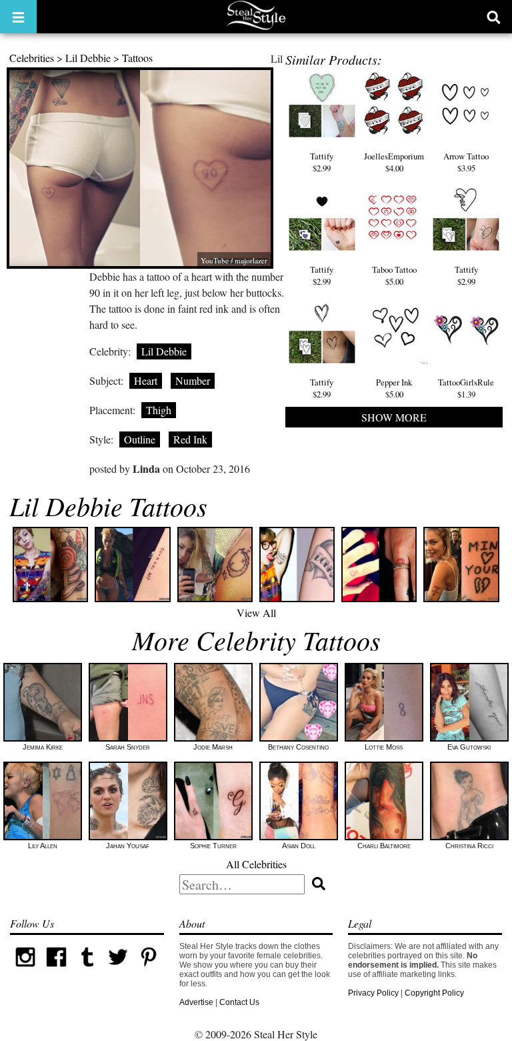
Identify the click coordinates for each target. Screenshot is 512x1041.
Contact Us (239, 1002)
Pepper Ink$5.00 (394, 388)
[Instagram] (25, 969)
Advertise (196, 1002)
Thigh (158, 410)
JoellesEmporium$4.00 (394, 162)
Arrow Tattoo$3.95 (466, 162)
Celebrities (31, 58)
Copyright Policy (434, 993)
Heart (145, 380)
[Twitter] (118, 969)
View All (256, 613)
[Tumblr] (87, 969)
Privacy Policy (373, 993)
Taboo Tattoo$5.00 (394, 275)
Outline (139, 439)
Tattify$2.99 (321, 162)
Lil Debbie (88, 58)
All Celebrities (256, 864)
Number (192, 380)
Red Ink (190, 439)
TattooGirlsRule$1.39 (466, 388)
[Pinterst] (148, 969)
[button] (18, 16)
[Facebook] (56, 969)
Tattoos (137, 58)
